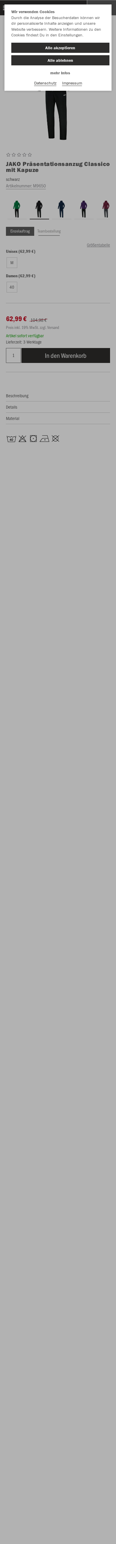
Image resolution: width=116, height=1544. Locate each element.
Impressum (72, 83)
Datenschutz (45, 83)
